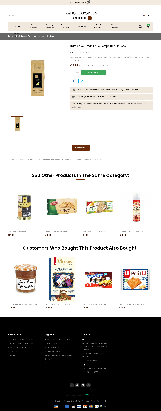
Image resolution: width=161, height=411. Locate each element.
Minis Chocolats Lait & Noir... (59, 304)
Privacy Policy (51, 343)
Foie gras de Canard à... (18, 232)
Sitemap (11, 355)
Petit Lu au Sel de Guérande (131, 304)
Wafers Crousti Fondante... (57, 232)
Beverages (82, 26)
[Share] (73, 81)
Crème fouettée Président (132, 232)
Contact (87, 334)
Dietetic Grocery (114, 26)
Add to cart (93, 72)
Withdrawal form (52, 347)
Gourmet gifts (17, 35)
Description (81, 148)
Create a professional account (21, 343)
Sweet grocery (33, 26)
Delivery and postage (17, 347)
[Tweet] (82, 81)
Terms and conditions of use (57, 339)
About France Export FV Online (21, 339)
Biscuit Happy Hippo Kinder (94, 304)
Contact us (12, 351)
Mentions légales (52, 351)
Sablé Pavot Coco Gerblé (94, 232)
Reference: (75, 53)
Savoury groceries (50, 26)
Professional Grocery (66, 26)
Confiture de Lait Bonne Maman (23, 304)
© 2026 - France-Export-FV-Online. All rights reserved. (80, 401)
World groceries (98, 26)
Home (17, 26)
